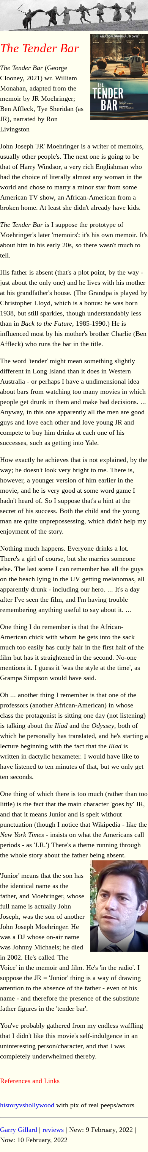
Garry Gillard (18, 1129)
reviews (53, 1129)
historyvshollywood (27, 1105)
